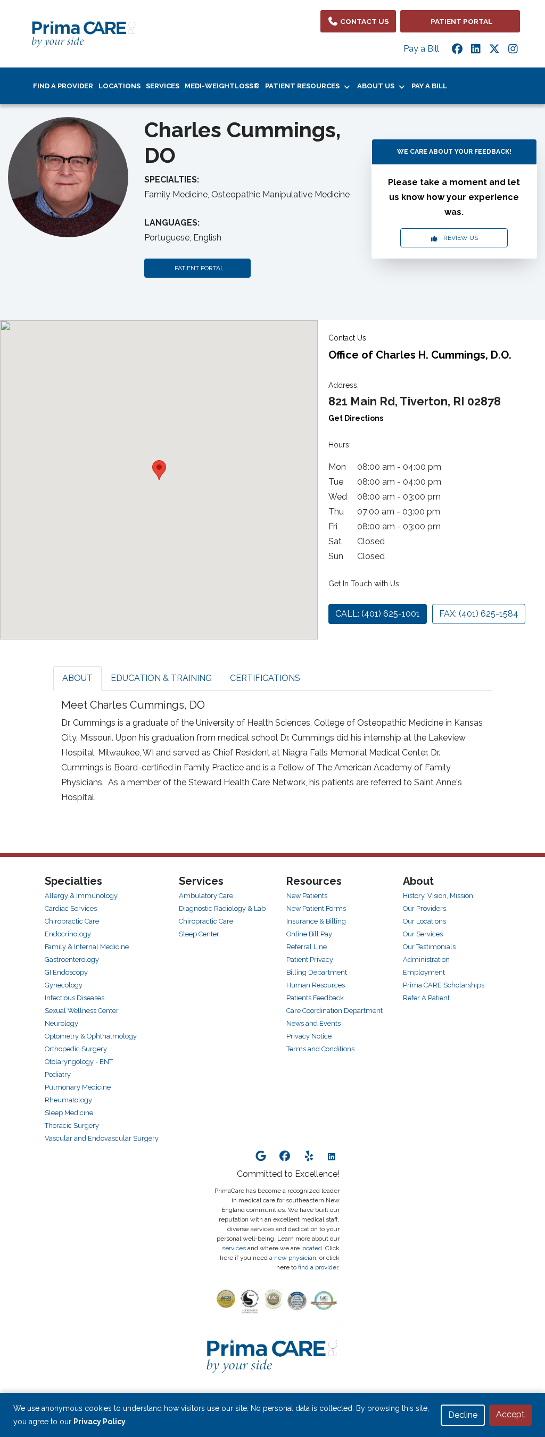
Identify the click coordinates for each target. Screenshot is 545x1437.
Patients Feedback (315, 998)
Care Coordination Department (334, 1011)
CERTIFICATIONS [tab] (265, 678)
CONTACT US (363, 21)
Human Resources (315, 985)
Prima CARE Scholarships (443, 985)
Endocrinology (68, 934)
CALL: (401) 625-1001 (377, 614)
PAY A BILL (429, 86)
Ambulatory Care (206, 896)
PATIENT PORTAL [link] (460, 21)
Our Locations (424, 921)
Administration (426, 959)
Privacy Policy (99, 1421)
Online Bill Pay (309, 934)
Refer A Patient (426, 998)
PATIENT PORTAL (197, 268)
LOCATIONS (119, 86)
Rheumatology (68, 1100)
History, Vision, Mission (438, 896)
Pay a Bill (421, 49)
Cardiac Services (71, 908)
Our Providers (424, 908)
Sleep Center (199, 934)
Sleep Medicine (69, 1113)
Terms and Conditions (320, 1049)
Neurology (61, 1023)
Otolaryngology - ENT (79, 1062)
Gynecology (63, 985)
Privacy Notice (309, 1036)
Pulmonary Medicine (78, 1087)
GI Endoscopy (66, 972)
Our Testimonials (429, 947)
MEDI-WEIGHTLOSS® (222, 86)
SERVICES (162, 86)
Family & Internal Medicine (87, 947)
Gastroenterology (72, 959)
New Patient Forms (316, 908)
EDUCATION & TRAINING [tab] (161, 678)
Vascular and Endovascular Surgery (102, 1138)
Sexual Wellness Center (82, 1011)
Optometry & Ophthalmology (91, 1036)
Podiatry (58, 1074)
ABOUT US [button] (377, 86)
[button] (159, 470)
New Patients (306, 896)
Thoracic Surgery (72, 1125)
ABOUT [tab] (77, 678)
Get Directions (355, 418)
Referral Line (306, 947)
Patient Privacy (309, 959)
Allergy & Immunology (81, 896)
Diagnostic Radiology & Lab (222, 908)
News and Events (313, 1023)
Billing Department (316, 972)
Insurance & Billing (316, 921)
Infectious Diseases (74, 998)
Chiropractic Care (72, 921)
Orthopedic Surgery (76, 1049)
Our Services (423, 934)
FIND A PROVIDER (63, 86)
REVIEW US (458, 238)
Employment (424, 972)
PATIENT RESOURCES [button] (304, 86)
